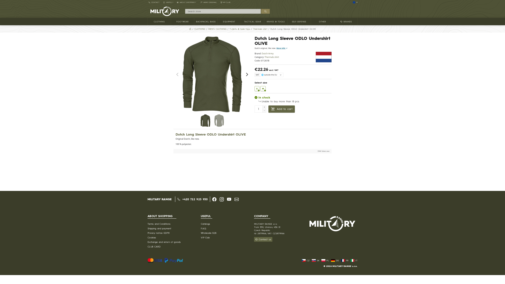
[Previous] (178, 74)
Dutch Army (268, 53)
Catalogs (205, 223)
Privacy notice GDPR (159, 233)
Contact (155, 2)
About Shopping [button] (187, 2)
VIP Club (227, 2)
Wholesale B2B (208, 233)
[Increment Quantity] (264, 107)
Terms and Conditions (159, 223)
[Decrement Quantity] (264, 111)
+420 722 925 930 (194, 199)
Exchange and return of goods (164, 242)
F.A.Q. (203, 228)
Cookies (152, 237)
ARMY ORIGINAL (210, 2)
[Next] (247, 74)
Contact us (265, 239)
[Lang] (355, 2)
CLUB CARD (154, 246)
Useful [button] (169, 2)
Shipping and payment (159, 228)
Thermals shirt (272, 57)
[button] (214, 199)
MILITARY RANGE (160, 199)
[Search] (265, 11)
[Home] (190, 29)
